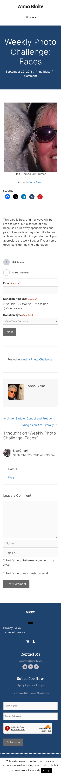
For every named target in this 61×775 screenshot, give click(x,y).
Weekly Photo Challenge (36, 359)
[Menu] (30, 622)
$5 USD (10, 304)
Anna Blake (30, 6)
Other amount (14, 308)
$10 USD (26, 304)
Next (10, 332)
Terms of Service (14, 632)
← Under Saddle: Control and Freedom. (29, 418)
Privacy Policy (12, 628)
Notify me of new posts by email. (27, 573)
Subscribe (13, 742)
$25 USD (43, 304)
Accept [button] (46, 770)
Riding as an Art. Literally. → (39, 425)
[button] (24, 666)
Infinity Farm (34, 182)
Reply (11, 477)
